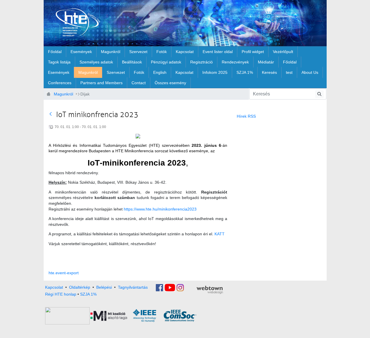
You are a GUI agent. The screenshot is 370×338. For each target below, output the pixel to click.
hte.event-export (64, 273)
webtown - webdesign (210, 290)
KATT (219, 234)
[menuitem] (55, 51)
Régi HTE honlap (60, 294)
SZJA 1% (88, 294)
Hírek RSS (246, 116)
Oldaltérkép (79, 287)
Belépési (104, 287)
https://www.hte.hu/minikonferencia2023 (160, 209)
